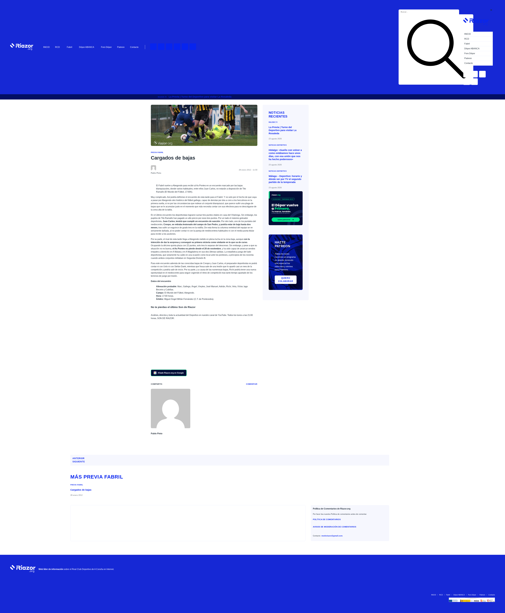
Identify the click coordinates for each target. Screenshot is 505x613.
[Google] (491, 568)
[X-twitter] (177, 46)
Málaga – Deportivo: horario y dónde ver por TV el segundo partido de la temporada (285, 179)
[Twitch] (161, 46)
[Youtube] (153, 46)
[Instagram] (169, 46)
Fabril (69, 47)
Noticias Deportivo (278, 145)
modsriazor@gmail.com (331, 536)
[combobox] (413, 11)
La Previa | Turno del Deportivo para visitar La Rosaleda (200, 96)
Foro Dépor (106, 47)
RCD (57, 47)
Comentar (251, 384)
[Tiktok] (185, 46)
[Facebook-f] (193, 46)
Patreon (121, 47)
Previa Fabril (157, 152)
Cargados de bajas (80, 490)
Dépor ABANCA (86, 47)
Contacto (134, 47)
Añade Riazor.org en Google (171, 373)
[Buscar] (436, 49)
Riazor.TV (162, 97)
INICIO (46, 47)
